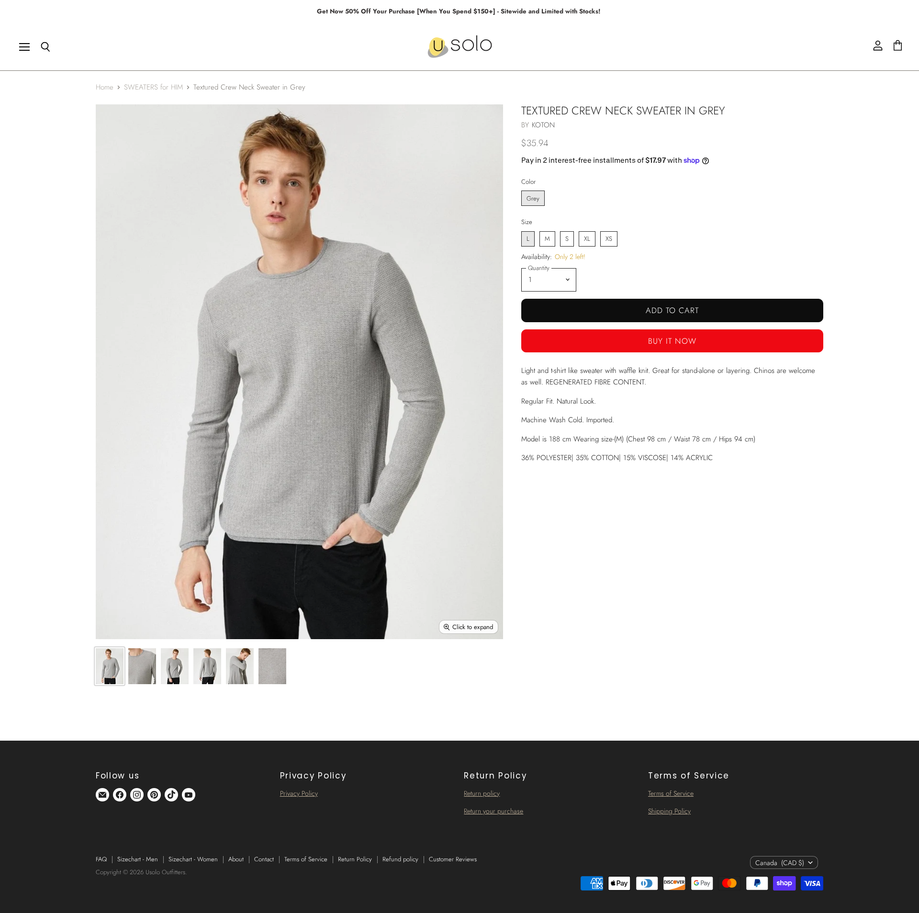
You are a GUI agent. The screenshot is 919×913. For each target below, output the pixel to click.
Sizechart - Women (193, 859)
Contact (264, 859)
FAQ (101, 859)
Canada (779, 863)
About (236, 859)
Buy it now (672, 341)
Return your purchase (493, 811)
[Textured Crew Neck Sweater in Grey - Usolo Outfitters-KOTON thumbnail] (109, 666)
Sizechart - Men (137, 859)
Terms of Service (671, 793)
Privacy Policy (299, 793)
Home (104, 87)
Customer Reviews (453, 859)
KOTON (543, 125)
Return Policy (355, 859)
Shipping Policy (669, 811)
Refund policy (400, 859)
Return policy (482, 793)
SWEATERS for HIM (153, 87)
